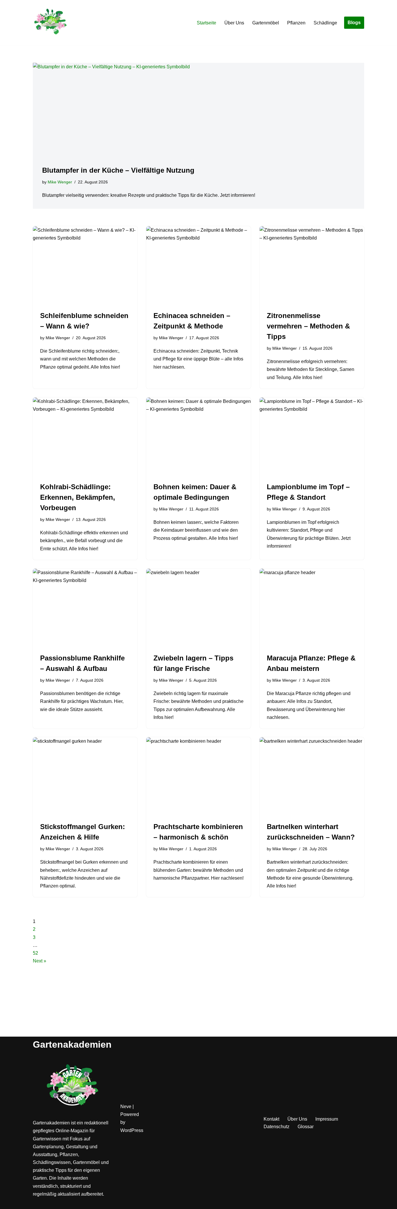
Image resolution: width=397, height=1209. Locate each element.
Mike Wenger (60, 182)
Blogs (354, 22)
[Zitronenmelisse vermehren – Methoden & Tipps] (312, 265)
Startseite (206, 22)
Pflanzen (296, 22)
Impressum (326, 1119)
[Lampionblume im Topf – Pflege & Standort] (312, 436)
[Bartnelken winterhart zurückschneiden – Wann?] (312, 776)
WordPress (131, 1130)
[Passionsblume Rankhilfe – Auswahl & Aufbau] (85, 608)
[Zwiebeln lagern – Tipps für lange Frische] (198, 608)
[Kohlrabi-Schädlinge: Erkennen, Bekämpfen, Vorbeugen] (85, 436)
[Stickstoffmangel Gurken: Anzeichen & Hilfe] (85, 776)
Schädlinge (325, 22)
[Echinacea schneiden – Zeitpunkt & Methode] (198, 265)
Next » (39, 960)
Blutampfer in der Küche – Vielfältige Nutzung (118, 170)
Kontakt (271, 1119)
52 (35, 953)
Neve (125, 1106)
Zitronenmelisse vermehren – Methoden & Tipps (308, 326)
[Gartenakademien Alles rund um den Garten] (50, 22)
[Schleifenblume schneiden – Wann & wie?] (85, 265)
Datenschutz (276, 1126)
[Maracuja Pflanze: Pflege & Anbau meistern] (312, 608)
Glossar (306, 1126)
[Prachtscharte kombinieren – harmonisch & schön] (198, 776)
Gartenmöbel (265, 22)
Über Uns (234, 22)
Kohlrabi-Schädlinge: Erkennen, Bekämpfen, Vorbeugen (77, 497)
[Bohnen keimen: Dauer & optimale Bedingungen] (198, 436)
